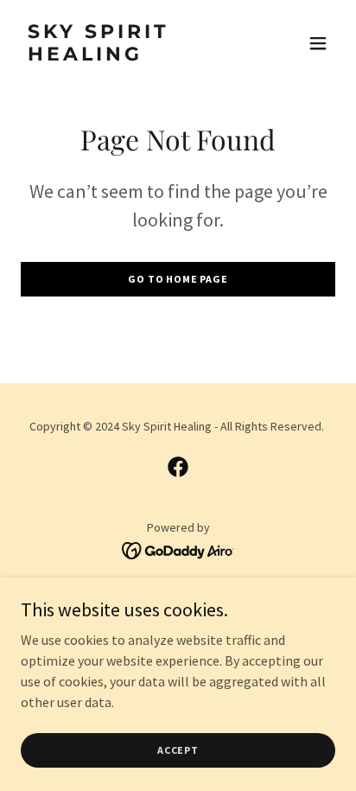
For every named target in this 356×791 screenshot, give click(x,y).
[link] (131, 55)
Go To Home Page (178, 278)
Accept (178, 749)
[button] (318, 43)
